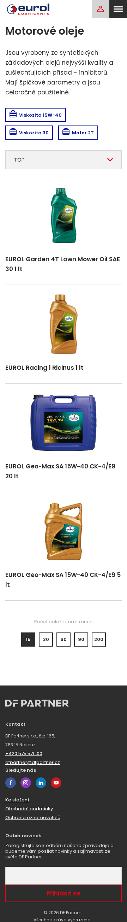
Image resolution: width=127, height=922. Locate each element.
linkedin (41, 782)
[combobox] (63, 159)
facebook (10, 782)
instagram (25, 782)
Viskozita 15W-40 (40, 115)
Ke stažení (17, 799)
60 (63, 639)
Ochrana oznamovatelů (32, 817)
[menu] (118, 9)
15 (28, 639)
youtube (56, 782)
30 (46, 639)
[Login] (100, 9)
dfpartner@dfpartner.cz (32, 762)
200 (98, 639)
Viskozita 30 (34, 132)
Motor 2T (83, 132)
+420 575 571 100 (23, 753)
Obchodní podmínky (29, 808)
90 (81, 639)
